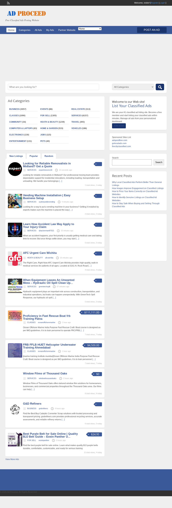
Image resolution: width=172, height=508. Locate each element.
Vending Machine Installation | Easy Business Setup (46, 197)
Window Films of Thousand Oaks (45, 373)
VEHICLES (76, 128)
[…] (60, 181)
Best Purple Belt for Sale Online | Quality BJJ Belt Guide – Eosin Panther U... (50, 435)
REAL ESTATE (78, 109)
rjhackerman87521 (46, 231)
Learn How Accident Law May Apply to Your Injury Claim (48, 226)
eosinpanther (44, 440)
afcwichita (49, 258)
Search (115, 158)
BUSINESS (31, 408)
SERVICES (76, 115)
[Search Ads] (160, 87)
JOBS (43, 135)
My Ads (50, 30)
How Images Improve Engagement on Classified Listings (138, 188)
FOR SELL (45, 115)
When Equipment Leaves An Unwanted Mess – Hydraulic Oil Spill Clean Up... (48, 281)
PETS (43, 141)
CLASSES (31, 322)
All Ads (38, 30)
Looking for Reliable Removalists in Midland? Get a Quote (47, 165)
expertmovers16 (45, 170)
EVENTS (44, 109)
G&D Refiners (32, 403)
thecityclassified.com (121, 146)
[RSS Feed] (8, 2)
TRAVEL (75, 122)
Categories (24, 30)
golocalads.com (119, 143)
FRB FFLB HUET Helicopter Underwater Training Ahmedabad (49, 346)
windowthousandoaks (47, 378)
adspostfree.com (119, 140)
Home (11, 30)
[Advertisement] (86, 58)
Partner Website (66, 30)
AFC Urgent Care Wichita (40, 253)
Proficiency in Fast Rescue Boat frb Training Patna (46, 317)
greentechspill (44, 286)
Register (154, 3)
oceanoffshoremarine (46, 322)
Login (162, 3)
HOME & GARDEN (49, 128)
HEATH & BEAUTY (49, 122)
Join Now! (119, 126)
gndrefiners (43, 408)
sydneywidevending (47, 202)
